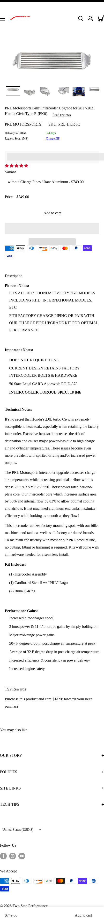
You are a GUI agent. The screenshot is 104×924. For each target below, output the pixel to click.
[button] (17, 166)
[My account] (90, 18)
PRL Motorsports (23, 124)
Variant (10, 172)
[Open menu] (2, 18)
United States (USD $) (17, 829)
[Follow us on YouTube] (21, 855)
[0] (100, 18)
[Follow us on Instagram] (12, 855)
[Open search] (80, 18)
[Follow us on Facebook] (3, 855)
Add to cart (52, 213)
